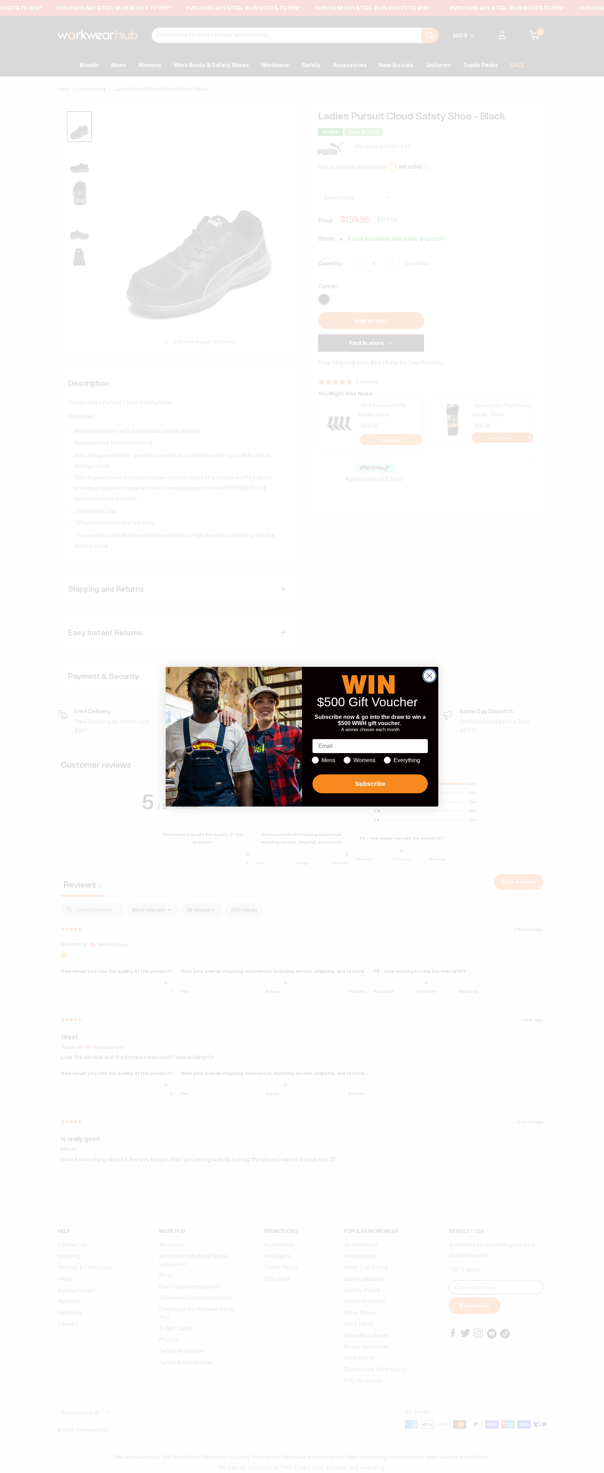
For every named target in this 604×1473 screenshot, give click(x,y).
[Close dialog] (429, 676)
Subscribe (370, 783)
